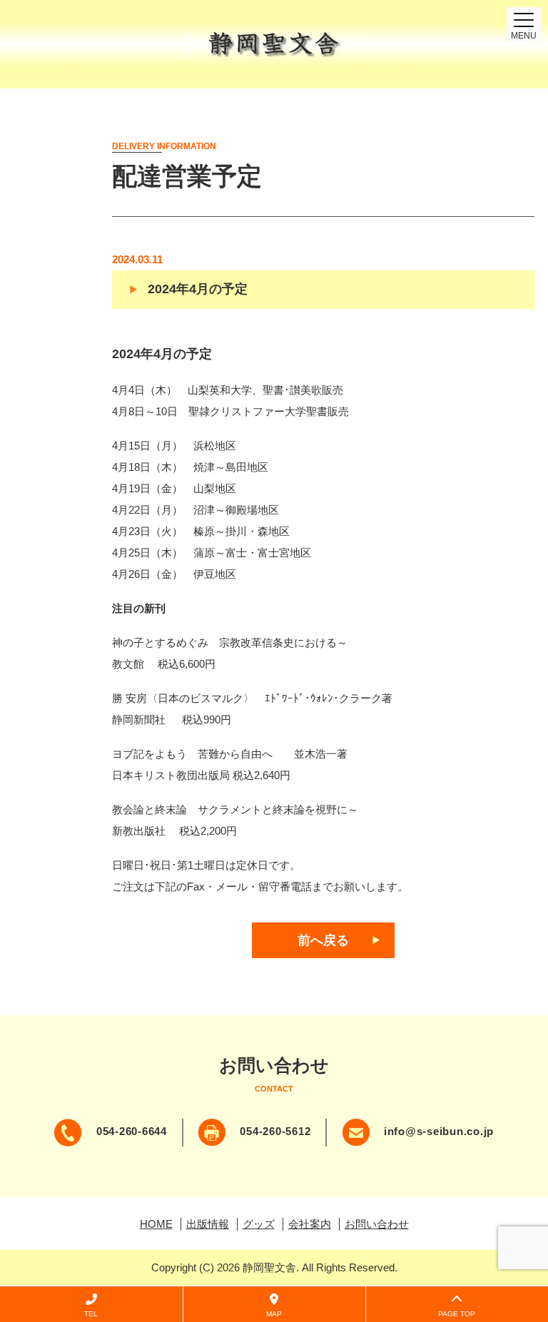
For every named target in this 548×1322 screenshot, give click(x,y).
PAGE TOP (456, 1314)
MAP (274, 1314)
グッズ (259, 1224)
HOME (156, 1224)
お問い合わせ (377, 1224)
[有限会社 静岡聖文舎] (274, 44)
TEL (91, 1314)
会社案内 (309, 1224)
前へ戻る (323, 940)
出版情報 (207, 1224)
